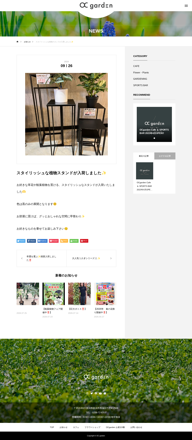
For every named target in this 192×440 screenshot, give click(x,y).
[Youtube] (100, 393)
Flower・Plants (141, 72)
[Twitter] (91, 393)
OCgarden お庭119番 (115, 427)
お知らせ (63, 427)
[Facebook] (96, 393)
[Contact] (105, 393)
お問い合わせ (136, 427)
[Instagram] (87, 393)
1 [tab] (154, 138)
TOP (52, 427)
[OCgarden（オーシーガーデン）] (96, 5)
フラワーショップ (92, 427)
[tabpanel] (154, 124)
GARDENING (140, 79)
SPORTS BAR (140, 85)
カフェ (76, 427)
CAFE (136, 66)
